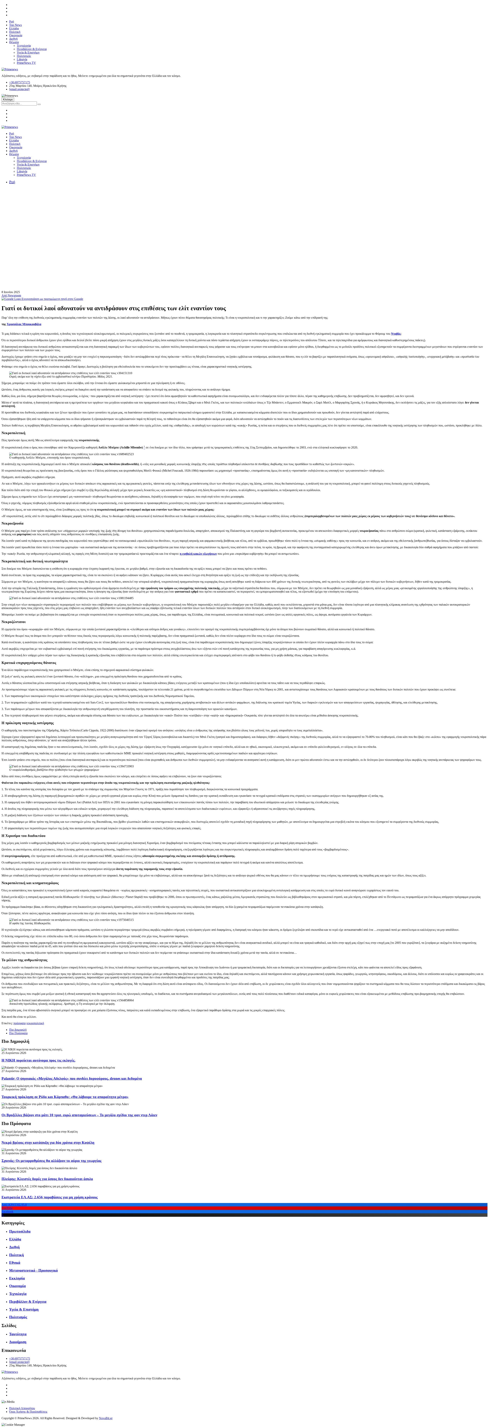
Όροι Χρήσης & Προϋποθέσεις (28, 1411)
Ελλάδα (14, 28)
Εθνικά (14, 1263)
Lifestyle (22, 59)
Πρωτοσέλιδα (20, 1231)
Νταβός (396, 333)
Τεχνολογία (24, 45)
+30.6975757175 (19, 82)
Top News (15, 25)
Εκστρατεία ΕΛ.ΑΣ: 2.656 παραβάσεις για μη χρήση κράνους (50, 1197)
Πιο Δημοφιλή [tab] (18, 1029)
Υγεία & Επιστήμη (28, 52)
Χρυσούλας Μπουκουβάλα (24, 324)
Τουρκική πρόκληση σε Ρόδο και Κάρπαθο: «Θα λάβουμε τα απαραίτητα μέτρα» (65, 1097)
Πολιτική (14, 31)
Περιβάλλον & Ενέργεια (32, 49)
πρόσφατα (19, 1023)
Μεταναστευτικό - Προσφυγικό (33, 1270)
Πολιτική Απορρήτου (22, 1408)
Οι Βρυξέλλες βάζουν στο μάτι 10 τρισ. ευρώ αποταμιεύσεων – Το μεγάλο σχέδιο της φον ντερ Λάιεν (79, 1115)
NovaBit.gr (106, 1418)
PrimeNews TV (26, 62)
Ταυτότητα (18, 1334)
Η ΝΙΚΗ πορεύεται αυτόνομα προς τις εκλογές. (38, 1060)
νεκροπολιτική (35, 1023)
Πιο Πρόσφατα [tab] (18, 1033)
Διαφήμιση (17, 1342)
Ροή (11, 21)
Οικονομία (15, 35)
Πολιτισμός (24, 56)
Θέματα (14, 42)
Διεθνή (13, 38)
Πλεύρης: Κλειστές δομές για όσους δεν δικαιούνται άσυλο (47, 1179)
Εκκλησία (17, 1278)
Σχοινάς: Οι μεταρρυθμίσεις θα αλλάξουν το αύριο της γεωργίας (51, 1161)
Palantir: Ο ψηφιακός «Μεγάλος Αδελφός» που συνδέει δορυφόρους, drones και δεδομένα (72, 1078)
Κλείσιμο (8, 99)
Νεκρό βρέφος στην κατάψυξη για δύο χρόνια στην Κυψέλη (48, 1142)
